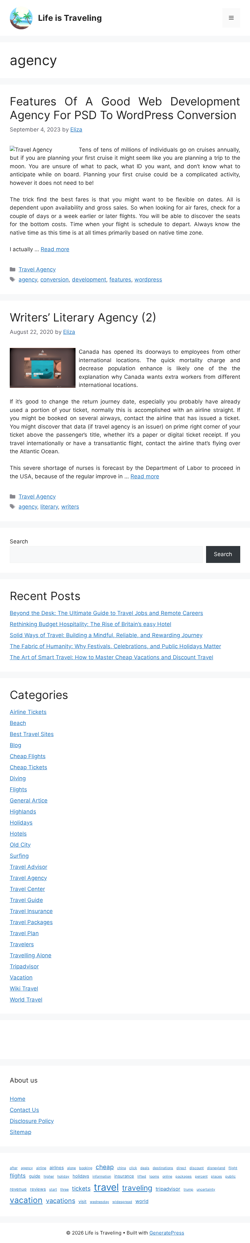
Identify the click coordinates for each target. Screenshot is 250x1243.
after (14, 1168)
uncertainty (206, 1189)
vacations (60, 1201)
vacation (26, 1200)
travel (106, 1187)
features (120, 279)
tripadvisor (168, 1189)
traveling (137, 1188)
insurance (124, 1176)
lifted (141, 1176)
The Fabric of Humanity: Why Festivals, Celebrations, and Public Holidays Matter (115, 646)
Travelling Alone (30, 955)
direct (181, 1168)
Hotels (18, 833)
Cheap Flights (28, 756)
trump (188, 1189)
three (64, 1189)
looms (154, 1176)
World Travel (26, 999)
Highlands (23, 811)
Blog (15, 745)
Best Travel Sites (32, 734)
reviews (38, 1189)
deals (144, 1168)
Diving (18, 778)
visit (82, 1201)
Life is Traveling (70, 18)
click (133, 1168)
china (121, 1168)
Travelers (22, 944)
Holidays (21, 822)
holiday (63, 1176)
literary (49, 506)
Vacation (21, 977)
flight (233, 1168)
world (141, 1201)
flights (18, 1175)
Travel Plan (24, 933)
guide (34, 1176)
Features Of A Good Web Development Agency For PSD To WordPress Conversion (125, 108)
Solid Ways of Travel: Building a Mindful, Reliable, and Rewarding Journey (106, 635)
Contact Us (24, 1110)
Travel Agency (37, 269)
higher (49, 1176)
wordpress (148, 279)
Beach (18, 723)
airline (41, 1168)
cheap (105, 1167)
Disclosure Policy (32, 1121)
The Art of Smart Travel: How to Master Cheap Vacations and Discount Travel (111, 657)
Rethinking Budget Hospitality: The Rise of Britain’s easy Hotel (90, 624)
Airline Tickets (28, 712)
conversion (54, 279)
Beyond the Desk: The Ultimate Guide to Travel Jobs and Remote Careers (106, 613)
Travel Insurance (31, 911)
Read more (55, 249)
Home (17, 1099)
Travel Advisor (28, 867)
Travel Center (27, 889)
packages (183, 1176)
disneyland (216, 1168)
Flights (18, 789)
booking (85, 1168)
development (89, 279)
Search (19, 541)
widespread (122, 1202)
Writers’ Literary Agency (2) (83, 317)
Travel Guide (26, 900)
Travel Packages (31, 922)
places (216, 1176)
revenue (18, 1189)
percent (201, 1176)
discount (196, 1168)
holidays (81, 1176)
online (167, 1176)
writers (70, 506)
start (53, 1189)
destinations (163, 1168)
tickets (81, 1188)
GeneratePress (166, 1233)
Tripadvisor (24, 966)
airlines (56, 1167)
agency (28, 279)
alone (71, 1168)
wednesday (99, 1202)
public (230, 1176)
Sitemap (20, 1132)
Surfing (19, 856)
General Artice (29, 800)
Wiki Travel (24, 988)
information (101, 1176)
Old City (20, 844)
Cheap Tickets (28, 767)
